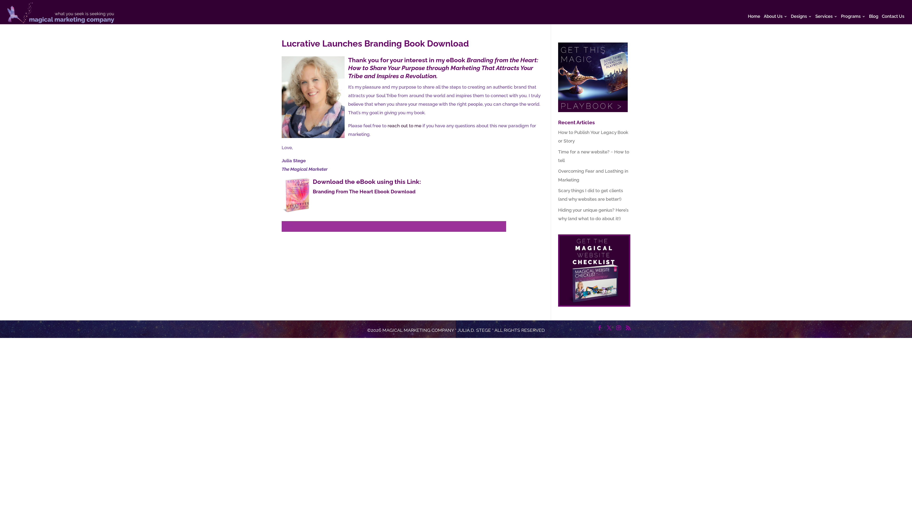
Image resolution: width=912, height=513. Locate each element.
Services (824, 17)
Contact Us (893, 17)
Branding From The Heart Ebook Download (364, 192)
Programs (851, 17)
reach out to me (404, 125)
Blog (873, 17)
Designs (799, 17)
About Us (773, 17)
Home (754, 17)
